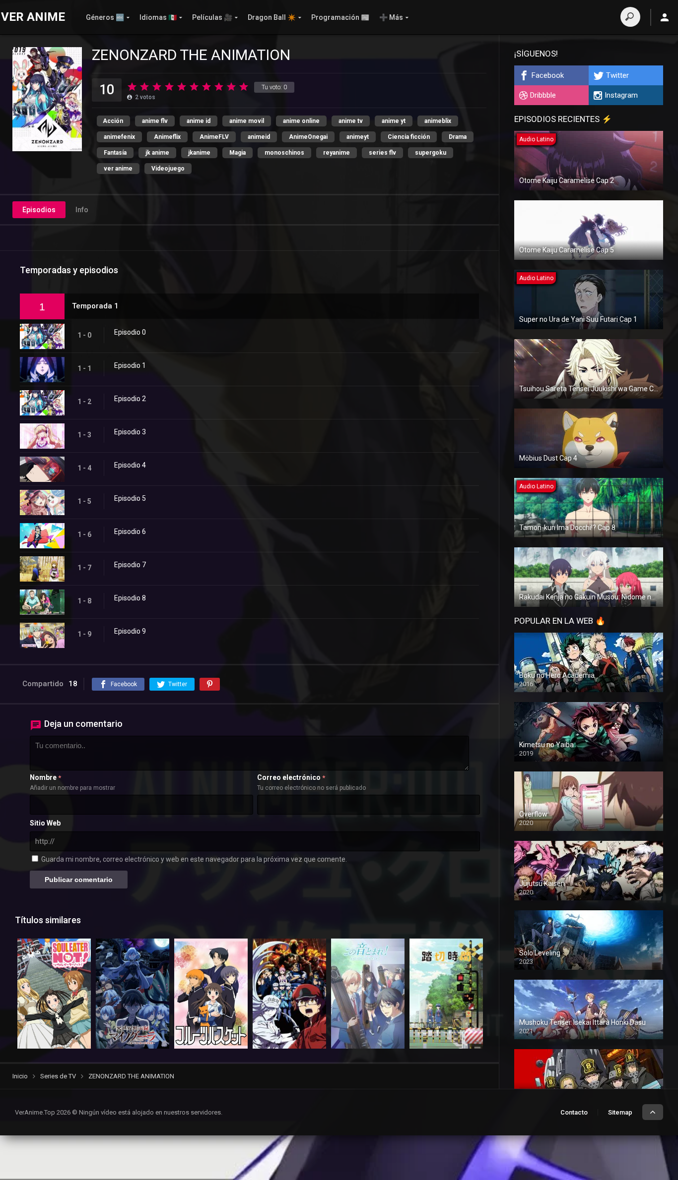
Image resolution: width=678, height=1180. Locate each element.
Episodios (39, 210)
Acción (113, 121)
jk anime (157, 152)
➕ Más (391, 17)
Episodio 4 (130, 465)
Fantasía (115, 152)
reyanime (336, 152)
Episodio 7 (130, 565)
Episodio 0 (130, 332)
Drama (458, 136)
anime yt (394, 121)
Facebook (548, 75)
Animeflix (167, 136)
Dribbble (543, 95)
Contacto (574, 1112)
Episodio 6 (130, 531)
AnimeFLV (214, 136)
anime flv (155, 121)
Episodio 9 (130, 631)
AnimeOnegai (308, 136)
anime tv (351, 121)
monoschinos (284, 152)
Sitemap (620, 1112)
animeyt (357, 136)
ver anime (118, 168)
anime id (198, 121)
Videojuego (168, 168)
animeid (259, 136)
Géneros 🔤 (105, 17)
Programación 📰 (340, 17)
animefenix (119, 136)
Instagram (621, 95)
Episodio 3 (130, 432)
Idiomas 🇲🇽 (158, 17)
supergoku (430, 152)
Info (81, 210)
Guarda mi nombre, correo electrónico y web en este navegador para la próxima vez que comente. (194, 859)
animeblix (437, 121)
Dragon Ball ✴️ (272, 17)
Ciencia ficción (409, 136)
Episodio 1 (130, 365)
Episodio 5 (130, 498)
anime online (301, 121)
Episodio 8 (130, 598)
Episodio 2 (130, 399)
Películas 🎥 (212, 17)
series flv (382, 152)
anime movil (246, 121)
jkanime (199, 152)
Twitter (617, 75)
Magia (237, 152)
